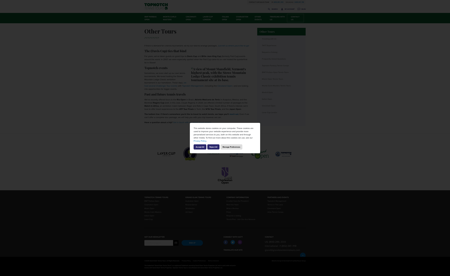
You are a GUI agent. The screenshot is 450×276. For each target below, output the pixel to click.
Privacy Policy (200, 140)
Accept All (200, 147)
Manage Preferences (231, 147)
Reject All (213, 147)
